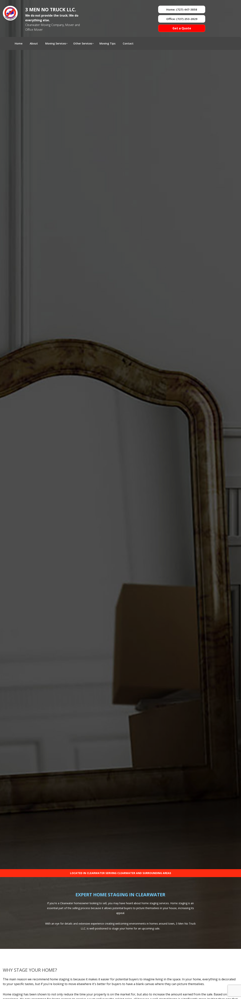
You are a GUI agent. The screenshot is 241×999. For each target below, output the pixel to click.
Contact (128, 43)
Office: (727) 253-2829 (181, 19)
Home (18, 43)
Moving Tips (107, 43)
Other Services (82, 43)
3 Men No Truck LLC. (50, 9)
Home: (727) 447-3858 (181, 9)
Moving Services (55, 43)
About (34, 43)
